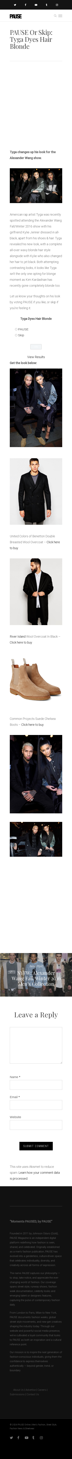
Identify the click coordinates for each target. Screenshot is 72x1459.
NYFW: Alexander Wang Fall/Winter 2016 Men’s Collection (36, 975)
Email (15, 1097)
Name (15, 1077)
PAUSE (23, 329)
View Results (36, 357)
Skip (21, 335)
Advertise (31, 1389)
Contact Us (33, 1394)
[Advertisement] (36, 106)
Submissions (17, 1394)
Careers (42, 1389)
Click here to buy (21, 642)
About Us (17, 1389)
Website (15, 1117)
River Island (18, 636)
